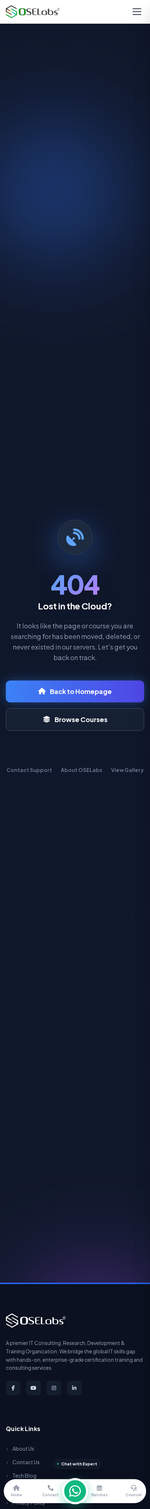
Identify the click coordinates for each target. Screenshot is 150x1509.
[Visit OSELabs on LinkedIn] (74, 1388)
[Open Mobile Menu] (137, 11)
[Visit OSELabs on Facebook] (13, 1388)
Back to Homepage (81, 691)
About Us (23, 1448)
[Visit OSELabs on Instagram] (54, 1388)
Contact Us (26, 1462)
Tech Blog (24, 1475)
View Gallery (127, 770)
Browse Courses (81, 719)
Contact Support (29, 770)
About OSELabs (81, 770)
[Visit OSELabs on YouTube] (33, 1388)
